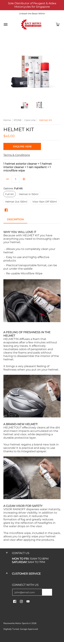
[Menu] (5, 24)
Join (47, 592)
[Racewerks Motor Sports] (31, 24)
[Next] (58, 67)
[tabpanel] (32, 384)
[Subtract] (7, 179)
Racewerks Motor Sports (16, 623)
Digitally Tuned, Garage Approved (20, 629)
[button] (58, 24)
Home (7, 120)
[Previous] (6, 67)
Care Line (29, 120)
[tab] (15, 220)
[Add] (24, 179)
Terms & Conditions (16, 155)
